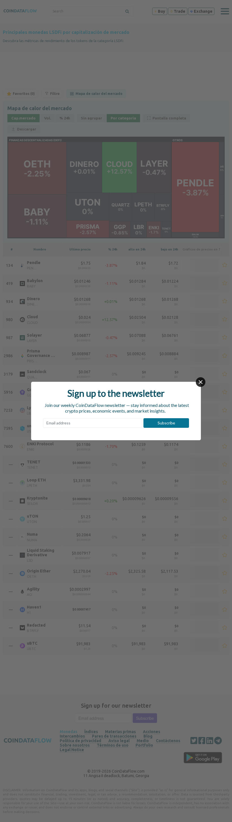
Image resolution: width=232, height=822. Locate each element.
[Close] (200, 382)
